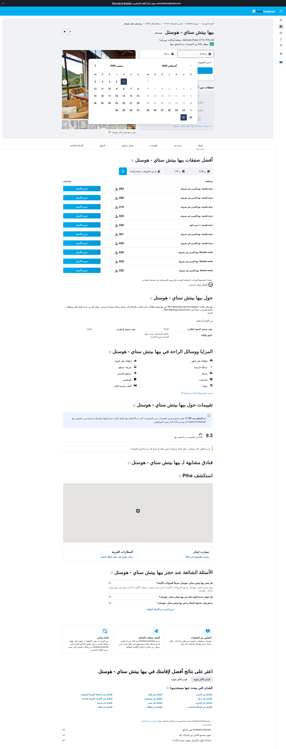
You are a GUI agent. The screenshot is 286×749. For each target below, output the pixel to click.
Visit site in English (122, 3)
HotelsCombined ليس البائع (197, 729)
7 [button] (155, 88)
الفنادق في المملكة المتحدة (200, 706)
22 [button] (148, 103)
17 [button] (183, 103)
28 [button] (155, 110)
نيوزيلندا (195, 23)
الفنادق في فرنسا (104, 702)
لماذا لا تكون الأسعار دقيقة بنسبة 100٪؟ (191, 740)
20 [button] (162, 103)
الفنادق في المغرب (204, 694)
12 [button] (169, 96)
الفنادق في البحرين (204, 702)
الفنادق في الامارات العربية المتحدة (97, 698)
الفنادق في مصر (155, 702)
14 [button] (155, 96)
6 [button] (162, 88)
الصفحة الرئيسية (208, 23)
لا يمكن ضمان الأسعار (149, 721)
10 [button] (183, 96)
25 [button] (176, 110)
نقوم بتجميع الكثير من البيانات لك (195, 735)
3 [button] (183, 88)
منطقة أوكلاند (155, 23)
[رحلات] (281, 54)
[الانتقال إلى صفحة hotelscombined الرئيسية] (263, 11)
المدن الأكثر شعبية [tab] (179, 679)
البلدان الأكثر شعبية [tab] (201, 679)
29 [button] (148, 110)
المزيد (210, 312)
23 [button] (190, 110)
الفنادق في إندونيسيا (153, 698)
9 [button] (191, 96)
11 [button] (176, 96)
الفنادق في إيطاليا (154, 706)
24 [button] (183, 110)
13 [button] (162, 96)
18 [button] (176, 103)
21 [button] (155, 103)
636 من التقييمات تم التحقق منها (186, 44)
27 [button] (162, 110)
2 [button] (191, 88)
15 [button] (148, 96)
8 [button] (148, 88)
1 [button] (148, 81)
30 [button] (190, 117)
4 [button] (176, 88)
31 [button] (183, 117)
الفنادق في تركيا (205, 698)
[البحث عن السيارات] (281, 33)
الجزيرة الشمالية (176, 23)
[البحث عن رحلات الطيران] (281, 20)
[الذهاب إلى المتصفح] (281, 45)
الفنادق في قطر (155, 694)
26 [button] (169, 110)
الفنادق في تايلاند (105, 706)
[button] (3, 3)
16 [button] (190, 103)
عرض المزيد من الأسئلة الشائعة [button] (160, 609)
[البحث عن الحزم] (281, 39)
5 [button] (169, 88)
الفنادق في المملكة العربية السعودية (96, 694)
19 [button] (169, 103)
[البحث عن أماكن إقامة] (281, 26)
